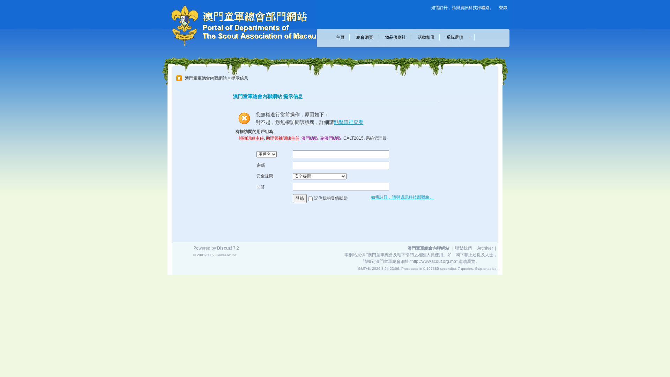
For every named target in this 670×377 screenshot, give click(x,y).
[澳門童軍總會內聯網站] (239, 47)
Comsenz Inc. (227, 255)
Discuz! (224, 248)
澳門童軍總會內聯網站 (206, 78)
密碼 (260, 165)
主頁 (340, 37)
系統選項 (456, 37)
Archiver (485, 248)
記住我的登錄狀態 (331, 198)
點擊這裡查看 (348, 122)
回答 (260, 186)
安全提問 (264, 175)
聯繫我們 (463, 248)
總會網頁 (364, 37)
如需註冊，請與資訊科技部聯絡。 (462, 7)
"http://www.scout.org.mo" (433, 261)
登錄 (503, 7)
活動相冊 (426, 37)
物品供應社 (395, 37)
